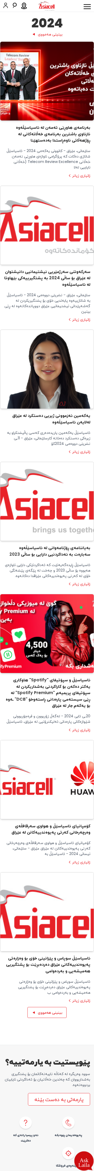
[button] (84, 1161)
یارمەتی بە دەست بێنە (59, 1099)
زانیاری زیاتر (81, 175)
